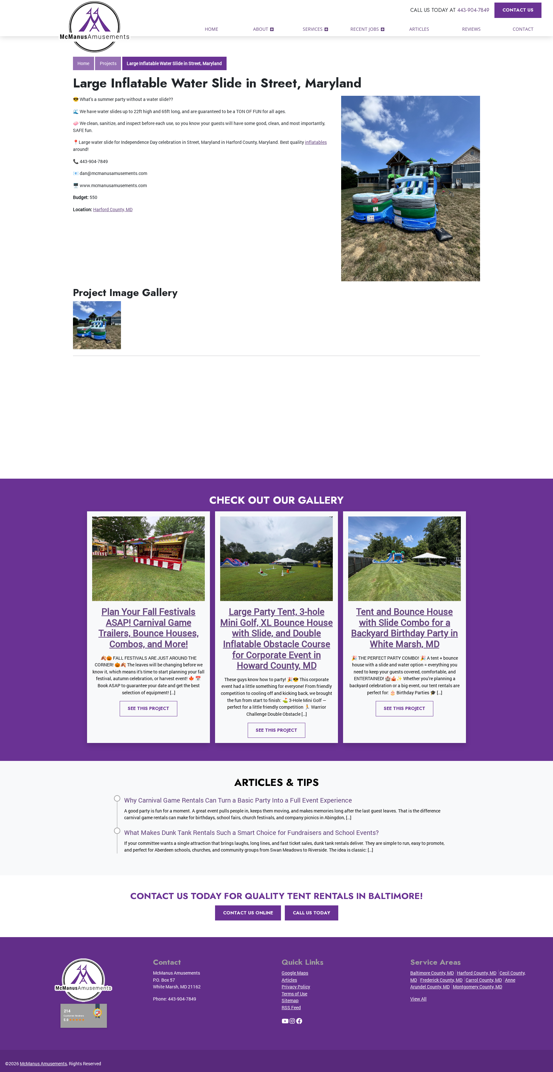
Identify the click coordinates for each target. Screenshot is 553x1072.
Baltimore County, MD (432, 973)
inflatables (316, 142)
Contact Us (517, 10)
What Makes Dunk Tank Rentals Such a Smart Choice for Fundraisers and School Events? (251, 832)
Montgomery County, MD (477, 987)
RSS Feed (291, 1007)
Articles (289, 980)
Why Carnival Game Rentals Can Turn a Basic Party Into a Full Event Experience (238, 800)
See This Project (148, 708)
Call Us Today (311, 913)
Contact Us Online (248, 913)
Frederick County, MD (441, 980)
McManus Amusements (43, 1063)
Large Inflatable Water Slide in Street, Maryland (174, 63)
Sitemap (290, 1000)
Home (83, 63)
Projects (108, 63)
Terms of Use (294, 994)
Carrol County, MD (484, 980)
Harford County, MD (112, 209)
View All (418, 999)
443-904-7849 (473, 10)
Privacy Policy (296, 987)
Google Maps (295, 973)
